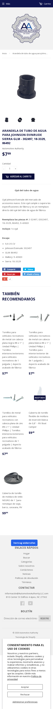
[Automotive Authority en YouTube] (30, 604)
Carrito (47, 3)
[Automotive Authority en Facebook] (22, 604)
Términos (26, 582)
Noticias (27, 573)
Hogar (26, 553)
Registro (44, 618)
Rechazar (25, 694)
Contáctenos (26, 569)
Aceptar (25, 686)
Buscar (26, 557)
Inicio (4, 53)
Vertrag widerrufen (24, 542)
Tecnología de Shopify (25, 637)
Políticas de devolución (26, 577)
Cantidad (6, 163)
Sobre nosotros (26, 565)
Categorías (26, 561)
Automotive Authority (28, 632)
